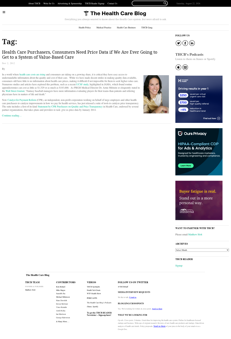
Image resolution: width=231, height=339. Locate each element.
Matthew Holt (195, 234)
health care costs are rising (32, 74)
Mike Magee (60, 290)
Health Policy (85, 27)
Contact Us (112, 3)
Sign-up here (104, 315)
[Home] (114, 14)
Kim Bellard (60, 287)
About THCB (34, 3)
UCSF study (82, 84)
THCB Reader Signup (94, 3)
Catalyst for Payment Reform (22, 99)
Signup (178, 265)
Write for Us (48, 3)
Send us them (157, 308)
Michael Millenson (63, 297)
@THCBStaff (123, 287)
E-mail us (132, 297)
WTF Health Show (94, 293)
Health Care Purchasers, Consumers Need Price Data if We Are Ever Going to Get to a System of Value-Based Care (79, 54)
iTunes (89, 306)
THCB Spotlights (93, 287)
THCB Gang (146, 27)
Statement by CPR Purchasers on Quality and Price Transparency (70, 106)
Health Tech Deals (93, 290)
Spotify (95, 306)
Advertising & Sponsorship (70, 3)
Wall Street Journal (15, 90)
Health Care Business (126, 27)
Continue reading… (12, 115)
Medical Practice (103, 27)
